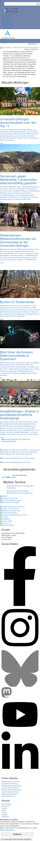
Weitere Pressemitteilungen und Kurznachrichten (16, 440)
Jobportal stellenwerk (8, 796)
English (33, 44)
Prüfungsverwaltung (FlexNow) (12, 786)
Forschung (7, 20)
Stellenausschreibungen (9, 794)
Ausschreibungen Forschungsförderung (19, 493)
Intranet (4, 812)
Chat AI (4, 792)
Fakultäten (7, 18)
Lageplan (5, 814)
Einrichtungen (8, 24)
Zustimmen (17, 834)
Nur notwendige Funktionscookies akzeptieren (16, 839)
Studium (6, 22)
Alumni (6, 26)
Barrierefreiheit (6, 804)
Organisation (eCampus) (10, 784)
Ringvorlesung (11, 488)
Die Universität (9, 16)
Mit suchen (12, 8)
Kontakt (4, 808)
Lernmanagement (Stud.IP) (10, 788)
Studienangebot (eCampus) (10, 781)
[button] (4, 40)
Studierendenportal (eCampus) (12, 790)
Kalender (12, 477)
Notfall (4, 810)
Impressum (5, 816)
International (8, 28)
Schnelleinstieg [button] (30, 49)
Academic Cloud (12, 792)
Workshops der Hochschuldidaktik (18, 491)
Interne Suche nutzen (12, 11)
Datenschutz (6, 806)
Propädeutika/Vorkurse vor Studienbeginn (20, 486)
